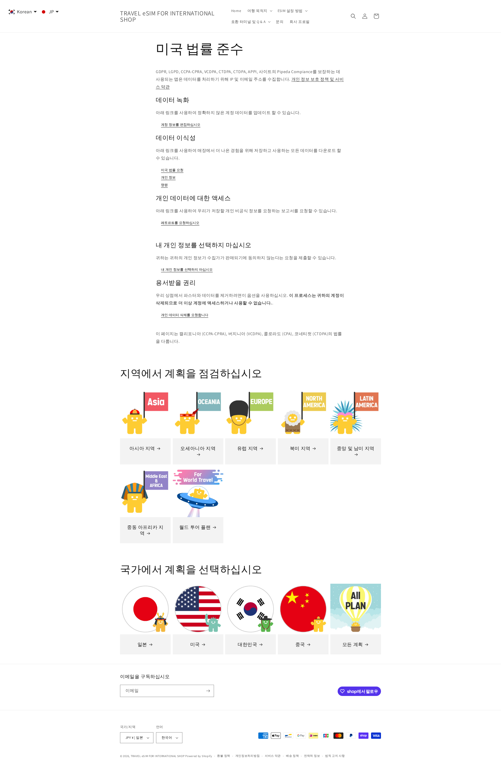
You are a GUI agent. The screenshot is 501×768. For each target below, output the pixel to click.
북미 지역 (300, 448)
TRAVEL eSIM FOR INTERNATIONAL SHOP (158, 756)
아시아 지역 (142, 448)
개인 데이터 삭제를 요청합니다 (184, 315)
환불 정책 (223, 756)
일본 (142, 644)
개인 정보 (168, 177)
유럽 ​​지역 (247, 448)
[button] (259, 10)
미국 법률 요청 (172, 170)
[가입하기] (208, 691)
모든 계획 (352, 644)
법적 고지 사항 (335, 756)
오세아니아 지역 (198, 448)
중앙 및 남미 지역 (355, 448)
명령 (164, 185)
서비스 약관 (273, 756)
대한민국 (247, 644)
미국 (195, 644)
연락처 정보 (312, 756)
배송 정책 (292, 756)
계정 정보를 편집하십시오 (180, 125)
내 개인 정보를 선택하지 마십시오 (187, 269)
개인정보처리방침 (247, 756)
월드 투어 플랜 (195, 527)
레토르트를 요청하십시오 (180, 223)
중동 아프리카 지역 (145, 530)
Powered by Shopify (198, 756)
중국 (300, 644)
